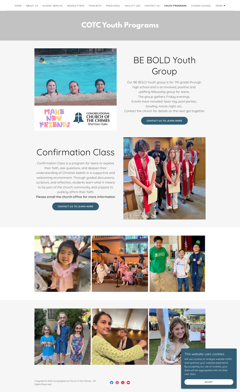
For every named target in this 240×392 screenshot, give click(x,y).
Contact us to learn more (164, 120)
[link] (111, 382)
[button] (220, 5)
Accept (209, 382)
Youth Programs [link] (175, 5)
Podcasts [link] (95, 5)
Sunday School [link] (201, 5)
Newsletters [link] (75, 5)
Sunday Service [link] (52, 5)
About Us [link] (32, 5)
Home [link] (18, 5)
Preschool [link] (113, 5)
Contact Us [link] (152, 5)
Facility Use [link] (132, 5)
